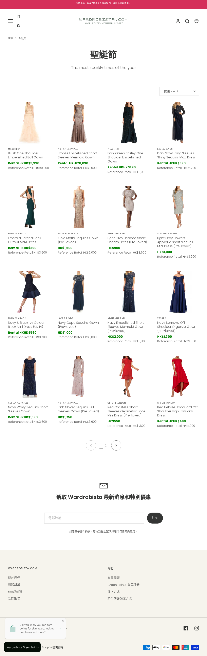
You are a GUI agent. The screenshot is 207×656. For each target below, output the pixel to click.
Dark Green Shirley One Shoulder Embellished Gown (125, 157)
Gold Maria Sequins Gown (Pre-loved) (78, 240)
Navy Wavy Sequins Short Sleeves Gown (28, 409)
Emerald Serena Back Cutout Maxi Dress (24, 240)
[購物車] (196, 21)
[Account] (177, 21)
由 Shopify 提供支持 (51, 647)
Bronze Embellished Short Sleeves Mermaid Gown (77, 155)
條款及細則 (15, 592)
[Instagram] (196, 628)
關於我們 (14, 578)
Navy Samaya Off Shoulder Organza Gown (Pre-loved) (176, 326)
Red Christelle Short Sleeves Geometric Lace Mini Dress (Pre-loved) (126, 411)
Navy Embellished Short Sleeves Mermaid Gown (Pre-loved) (126, 326)
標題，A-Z (171, 91)
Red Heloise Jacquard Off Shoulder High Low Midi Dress (177, 411)
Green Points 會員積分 (123, 585)
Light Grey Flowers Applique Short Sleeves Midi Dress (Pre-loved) (175, 242)
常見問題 (114, 578)
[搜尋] (187, 21)
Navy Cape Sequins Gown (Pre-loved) (78, 324)
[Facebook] (185, 628)
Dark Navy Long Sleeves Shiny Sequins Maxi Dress (176, 155)
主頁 (10, 38)
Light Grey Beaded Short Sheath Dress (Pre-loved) (127, 240)
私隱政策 (14, 599)
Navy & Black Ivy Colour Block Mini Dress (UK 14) (26, 324)
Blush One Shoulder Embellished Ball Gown (25, 155)
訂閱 (155, 518)
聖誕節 (22, 38)
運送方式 (114, 592)
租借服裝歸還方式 (120, 599)
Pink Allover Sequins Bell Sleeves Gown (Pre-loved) (78, 409)
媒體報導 (14, 585)
